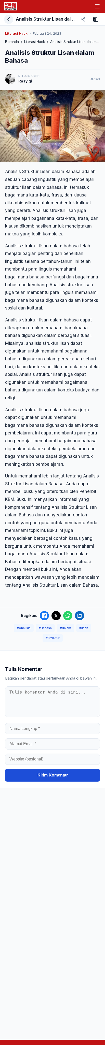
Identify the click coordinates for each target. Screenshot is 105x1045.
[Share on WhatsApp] (67, 615)
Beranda (12, 42)
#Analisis (24, 628)
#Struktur (53, 638)
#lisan (83, 628)
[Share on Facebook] (44, 615)
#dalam (65, 628)
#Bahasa (45, 628)
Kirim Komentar (52, 775)
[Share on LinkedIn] (79, 615)
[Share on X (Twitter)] (56, 615)
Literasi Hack (34, 42)
